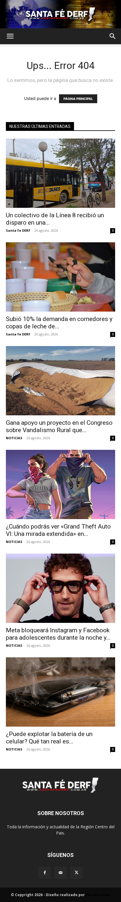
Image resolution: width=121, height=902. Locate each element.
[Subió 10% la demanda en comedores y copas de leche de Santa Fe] (60, 277)
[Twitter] (76, 873)
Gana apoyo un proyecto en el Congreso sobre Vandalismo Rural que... (59, 426)
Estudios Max (98, 894)
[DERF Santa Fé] (60, 14)
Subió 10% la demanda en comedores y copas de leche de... (59, 322)
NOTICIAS (14, 438)
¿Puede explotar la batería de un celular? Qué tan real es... (49, 737)
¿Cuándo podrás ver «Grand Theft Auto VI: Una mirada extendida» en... (58, 530)
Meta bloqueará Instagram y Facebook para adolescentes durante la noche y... (58, 634)
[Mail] (60, 873)
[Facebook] (45, 873)
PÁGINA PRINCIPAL (78, 99)
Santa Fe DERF (18, 230)
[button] (10, 36)
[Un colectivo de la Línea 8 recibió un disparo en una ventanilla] (60, 173)
